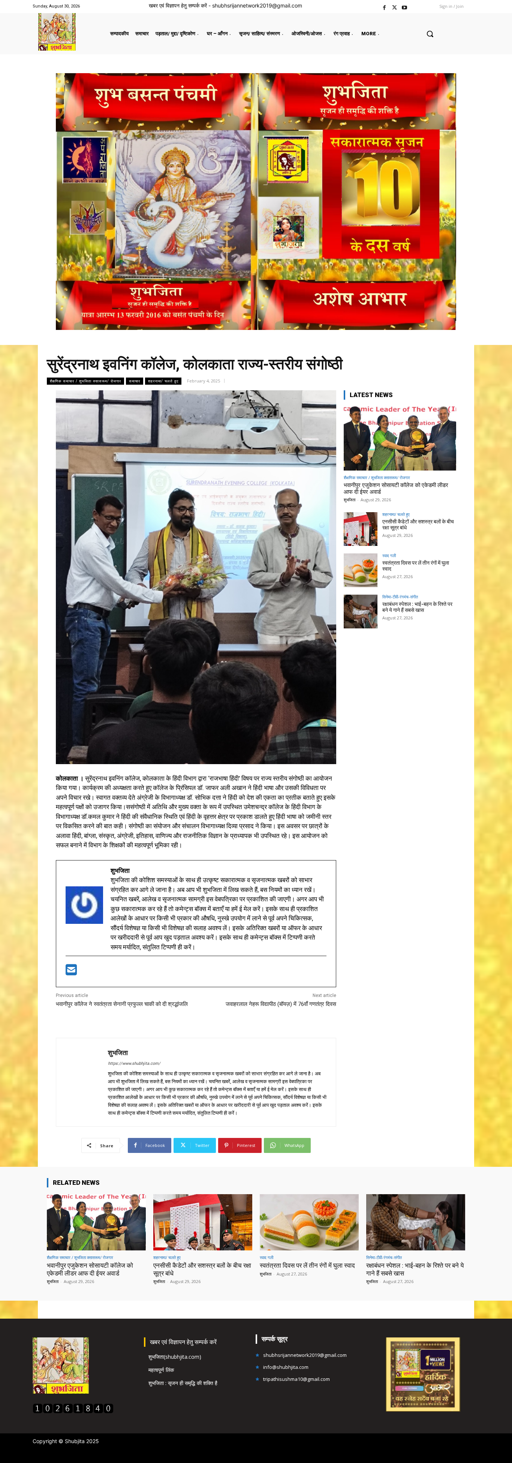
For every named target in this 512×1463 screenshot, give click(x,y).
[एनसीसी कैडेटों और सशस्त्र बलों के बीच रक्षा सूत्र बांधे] (360, 529)
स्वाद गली (389, 555)
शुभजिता (118, 1053)
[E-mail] (71, 972)
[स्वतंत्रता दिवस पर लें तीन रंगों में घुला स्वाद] (360, 570)
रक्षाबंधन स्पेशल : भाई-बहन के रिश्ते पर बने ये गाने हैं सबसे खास (417, 607)
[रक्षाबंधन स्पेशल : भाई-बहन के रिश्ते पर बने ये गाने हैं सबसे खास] (360, 611)
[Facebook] (384, 6)
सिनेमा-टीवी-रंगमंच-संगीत (400, 597)
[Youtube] (404, 6)
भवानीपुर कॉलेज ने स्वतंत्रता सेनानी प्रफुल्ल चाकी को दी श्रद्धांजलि (122, 1004)
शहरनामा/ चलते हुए (163, 381)
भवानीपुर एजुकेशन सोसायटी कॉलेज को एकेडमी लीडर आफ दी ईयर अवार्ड (90, 1269)
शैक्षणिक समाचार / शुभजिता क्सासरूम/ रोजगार (85, 381)
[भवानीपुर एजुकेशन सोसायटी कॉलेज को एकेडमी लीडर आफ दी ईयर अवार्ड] (400, 438)
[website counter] (73, 1411)
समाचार (134, 381)
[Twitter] (394, 6)
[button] (430, 34)
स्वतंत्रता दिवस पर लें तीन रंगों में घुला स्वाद (415, 566)
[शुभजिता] (82, 1082)
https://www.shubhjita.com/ (134, 1063)
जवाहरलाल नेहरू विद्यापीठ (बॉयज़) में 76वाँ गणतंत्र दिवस (281, 1004)
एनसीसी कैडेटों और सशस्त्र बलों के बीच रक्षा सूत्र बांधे (418, 525)
